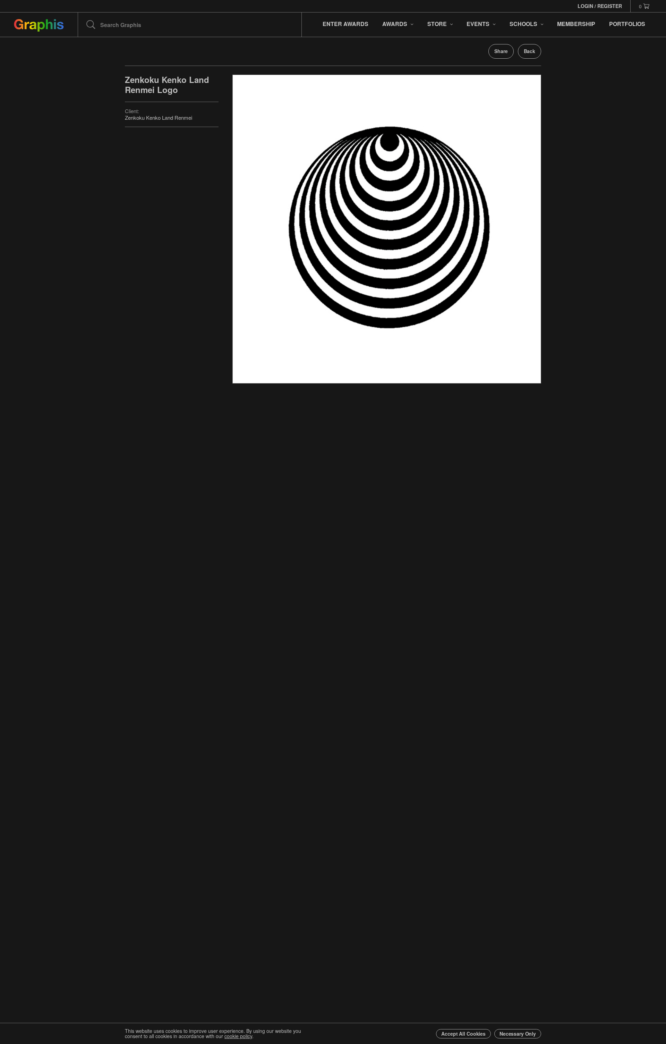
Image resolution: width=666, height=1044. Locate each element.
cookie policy (238, 1036)
